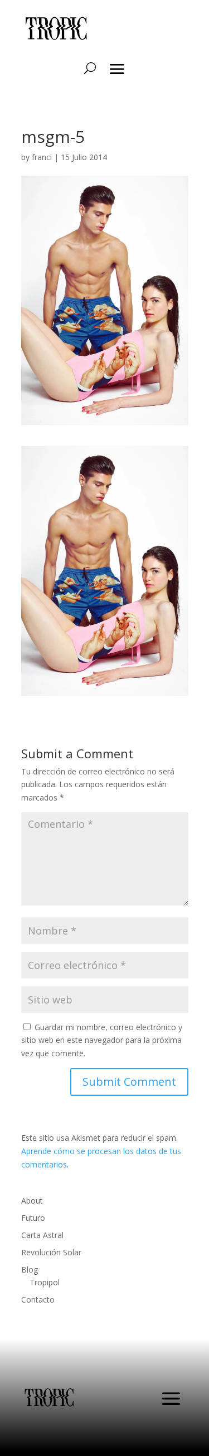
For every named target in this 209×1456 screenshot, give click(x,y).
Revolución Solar (51, 1252)
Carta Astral (42, 1235)
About (32, 1200)
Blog (29, 1269)
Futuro (33, 1217)
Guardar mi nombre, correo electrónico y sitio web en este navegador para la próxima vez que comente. (101, 1040)
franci (42, 157)
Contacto (38, 1299)
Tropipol (45, 1282)
